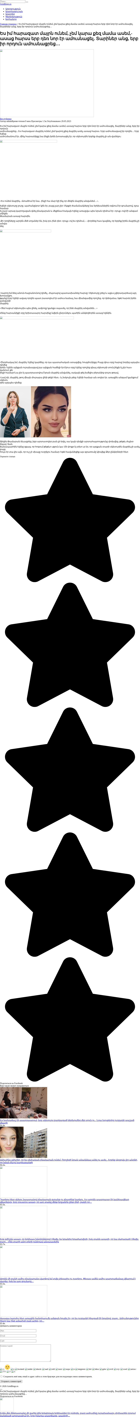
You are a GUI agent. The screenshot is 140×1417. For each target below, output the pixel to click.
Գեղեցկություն (13, 16)
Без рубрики (5, 119)
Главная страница (8, 24)
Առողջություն (13, 9)
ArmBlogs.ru (5, 4)
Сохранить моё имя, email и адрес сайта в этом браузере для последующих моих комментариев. (47, 1376)
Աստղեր (10, 14)
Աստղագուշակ (14, 11)
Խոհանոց (11, 19)
